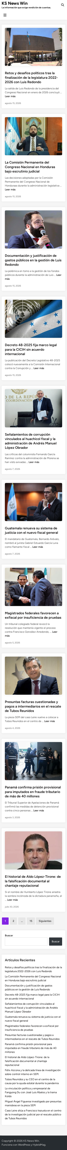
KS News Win (15, 3)
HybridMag (39, 1144)
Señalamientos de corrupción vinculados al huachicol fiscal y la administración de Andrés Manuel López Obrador (31, 1007)
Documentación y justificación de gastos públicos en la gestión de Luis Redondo (33, 260)
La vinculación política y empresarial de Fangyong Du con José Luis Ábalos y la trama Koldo (31, 1092)
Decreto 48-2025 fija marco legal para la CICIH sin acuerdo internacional (31, 349)
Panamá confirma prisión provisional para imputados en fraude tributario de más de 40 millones (33, 791)
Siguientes (45, 921)
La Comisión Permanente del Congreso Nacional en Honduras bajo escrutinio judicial (30, 166)
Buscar (9, 935)
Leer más (10, 96)
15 (31, 921)
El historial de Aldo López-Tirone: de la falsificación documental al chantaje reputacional (33, 881)
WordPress (24, 1144)
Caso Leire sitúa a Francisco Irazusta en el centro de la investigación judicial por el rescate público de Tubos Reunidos (33, 1114)
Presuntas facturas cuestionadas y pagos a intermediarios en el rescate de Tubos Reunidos (33, 706)
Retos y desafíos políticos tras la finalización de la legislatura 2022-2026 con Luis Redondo (31, 77)
